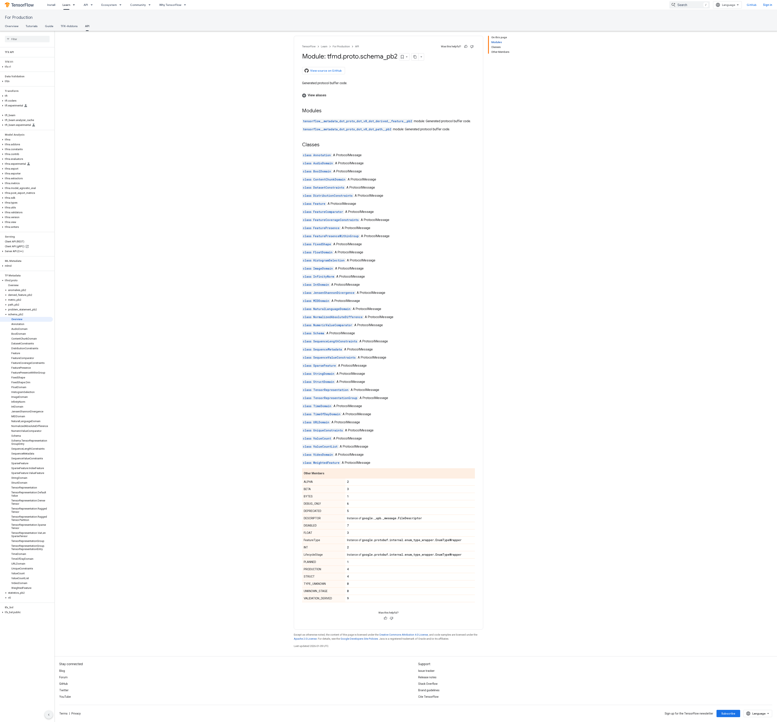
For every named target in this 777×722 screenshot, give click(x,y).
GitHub (752, 5)
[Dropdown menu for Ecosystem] (121, 5)
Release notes (427, 677)
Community (138, 5)
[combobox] (689, 4)
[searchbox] (27, 39)
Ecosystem (109, 5)
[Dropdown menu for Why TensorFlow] (186, 5)
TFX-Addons (69, 26)
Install (51, 5)
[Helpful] (466, 47)
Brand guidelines (428, 690)
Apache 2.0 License (305, 638)
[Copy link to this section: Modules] (326, 111)
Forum (63, 677)
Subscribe (728, 713)
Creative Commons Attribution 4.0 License (403, 634)
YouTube (65, 696)
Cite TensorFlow (428, 696)
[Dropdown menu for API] (93, 5)
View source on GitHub (326, 70)
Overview (11, 26)
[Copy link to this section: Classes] (324, 145)
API (86, 5)
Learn (66, 5)
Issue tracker (426, 670)
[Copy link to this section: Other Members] (328, 473)
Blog (62, 670)
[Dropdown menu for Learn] (75, 5)
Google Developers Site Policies (359, 638)
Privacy (76, 713)
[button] (26, 66)
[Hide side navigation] (49, 715)
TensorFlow (309, 46)
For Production (19, 17)
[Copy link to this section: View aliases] (330, 95)
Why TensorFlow (170, 5)
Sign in (767, 4)
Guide (49, 26)
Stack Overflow (428, 683)
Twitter (64, 690)
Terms (63, 713)
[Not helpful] (472, 47)
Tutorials (32, 26)
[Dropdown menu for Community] (151, 5)
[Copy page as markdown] (415, 56)
